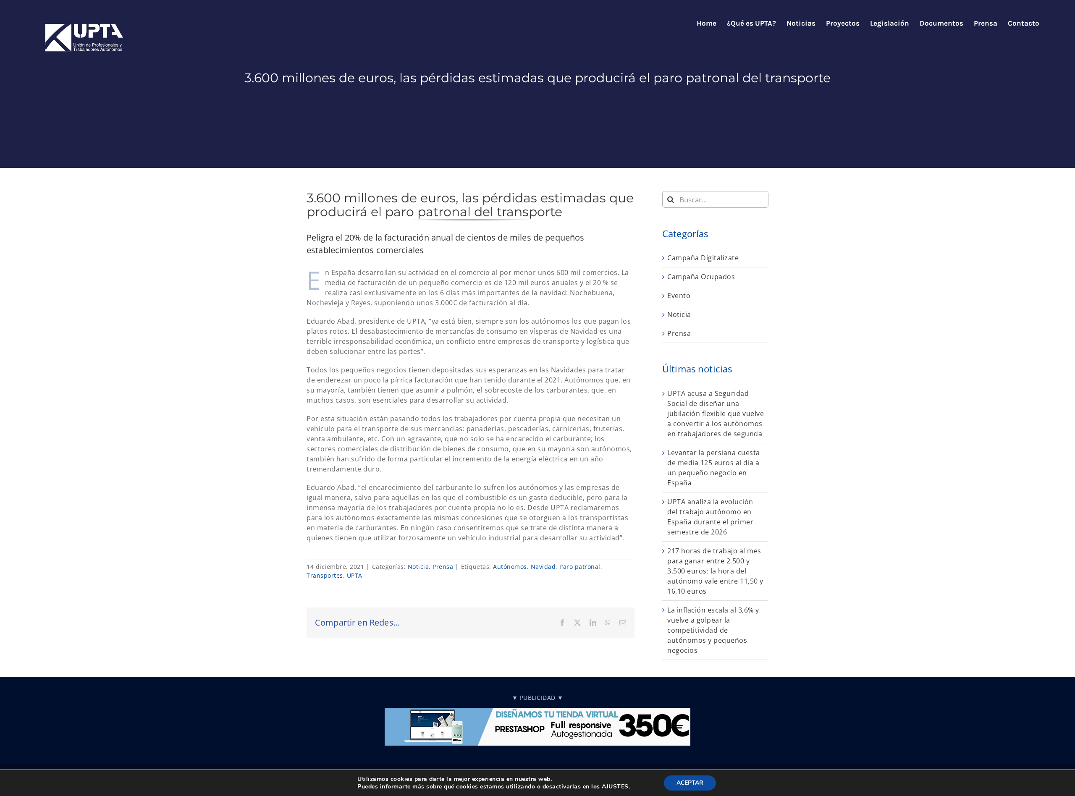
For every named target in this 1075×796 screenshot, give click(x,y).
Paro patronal (579, 567)
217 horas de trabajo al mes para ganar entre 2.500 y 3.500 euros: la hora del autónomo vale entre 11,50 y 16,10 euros (715, 571)
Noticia (418, 567)
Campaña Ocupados (701, 276)
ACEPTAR (689, 783)
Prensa (443, 567)
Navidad (543, 567)
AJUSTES (615, 787)
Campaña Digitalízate (703, 257)
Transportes (325, 575)
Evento (678, 295)
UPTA (354, 575)
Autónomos (510, 567)
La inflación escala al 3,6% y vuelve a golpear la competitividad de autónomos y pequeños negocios (713, 630)
